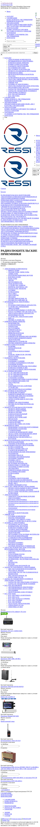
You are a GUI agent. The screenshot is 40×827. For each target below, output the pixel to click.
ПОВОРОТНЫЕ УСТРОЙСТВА (18, 465)
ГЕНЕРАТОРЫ (13, 326)
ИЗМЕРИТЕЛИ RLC (15, 330)
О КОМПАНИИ (9, 97)
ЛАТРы (10, 384)
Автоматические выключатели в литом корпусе (23, 501)
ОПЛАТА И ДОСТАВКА (12, 807)
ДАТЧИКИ (11, 290)
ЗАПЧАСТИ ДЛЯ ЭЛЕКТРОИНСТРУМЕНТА (23, 582)
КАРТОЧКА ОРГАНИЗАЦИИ (21, 26)
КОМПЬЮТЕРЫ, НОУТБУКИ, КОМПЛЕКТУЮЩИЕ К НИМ (18, 526)
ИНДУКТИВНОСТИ (15, 282)
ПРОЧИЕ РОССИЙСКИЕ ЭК (17, 300)
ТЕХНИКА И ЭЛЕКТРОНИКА (18, 84)
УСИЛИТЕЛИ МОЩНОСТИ (12, 228)
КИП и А (11, 318)
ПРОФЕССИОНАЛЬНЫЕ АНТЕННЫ (20, 490)
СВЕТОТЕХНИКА (14, 498)
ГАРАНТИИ (27, 31)
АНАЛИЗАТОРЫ (14, 331)
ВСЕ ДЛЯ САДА (13, 597)
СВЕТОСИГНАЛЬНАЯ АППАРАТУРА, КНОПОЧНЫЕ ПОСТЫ (21, 314)
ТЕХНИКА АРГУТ (14, 460)
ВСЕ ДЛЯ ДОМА (14, 96)
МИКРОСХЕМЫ (13, 270)
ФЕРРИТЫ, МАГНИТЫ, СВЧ (17, 287)
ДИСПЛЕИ (12, 297)
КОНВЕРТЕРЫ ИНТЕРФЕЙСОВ (19, 565)
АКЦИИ (7, 812)
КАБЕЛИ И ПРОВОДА (15, 462)
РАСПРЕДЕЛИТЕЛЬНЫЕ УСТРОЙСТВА (21, 310)
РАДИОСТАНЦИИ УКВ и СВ (18, 448)
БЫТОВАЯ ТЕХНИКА (15, 544)
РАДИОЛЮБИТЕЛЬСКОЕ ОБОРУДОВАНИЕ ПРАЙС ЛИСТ (15, 243)
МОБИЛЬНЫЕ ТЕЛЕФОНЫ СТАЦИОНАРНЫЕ (17, 429)
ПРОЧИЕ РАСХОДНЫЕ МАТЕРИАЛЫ (21, 404)
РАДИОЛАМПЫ (13, 239)
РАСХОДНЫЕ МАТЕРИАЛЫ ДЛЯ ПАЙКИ (22, 366)
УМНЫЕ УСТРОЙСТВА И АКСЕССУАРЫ (22, 521)
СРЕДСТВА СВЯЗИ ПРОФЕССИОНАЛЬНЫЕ (23, 79)
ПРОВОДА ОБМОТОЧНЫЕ (17, 410)
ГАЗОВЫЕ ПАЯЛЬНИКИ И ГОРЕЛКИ (21, 363)
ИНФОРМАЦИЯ (6, 796)
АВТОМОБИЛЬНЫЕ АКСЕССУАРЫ (20, 589)
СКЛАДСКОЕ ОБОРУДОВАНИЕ (19, 603)
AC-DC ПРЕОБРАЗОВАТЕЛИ (18, 372)
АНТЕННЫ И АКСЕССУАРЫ (18, 524)
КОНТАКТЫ (8, 115)
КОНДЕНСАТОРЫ (14, 277)
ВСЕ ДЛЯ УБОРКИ (14, 602)
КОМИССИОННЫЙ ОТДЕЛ (17, 485)
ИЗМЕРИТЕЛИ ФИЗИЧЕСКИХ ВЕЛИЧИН (22, 336)
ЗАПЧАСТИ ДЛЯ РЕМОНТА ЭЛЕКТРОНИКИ (23, 89)
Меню (9, 11)
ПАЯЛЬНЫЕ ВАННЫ (15, 364)
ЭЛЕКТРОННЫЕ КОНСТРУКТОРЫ (20, 557)
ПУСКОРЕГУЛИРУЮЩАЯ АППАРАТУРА (22, 305)
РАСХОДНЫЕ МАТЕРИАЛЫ (17, 233)
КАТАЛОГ (7, 58)
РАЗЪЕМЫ (26, 239)
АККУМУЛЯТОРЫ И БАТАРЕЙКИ (19, 389)
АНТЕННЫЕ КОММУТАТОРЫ (10, 235)
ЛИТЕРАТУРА (13, 562)
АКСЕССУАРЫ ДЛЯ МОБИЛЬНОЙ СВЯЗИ (22, 433)
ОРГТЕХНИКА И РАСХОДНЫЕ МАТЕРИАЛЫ (23, 534)
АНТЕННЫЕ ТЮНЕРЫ (13, 231)
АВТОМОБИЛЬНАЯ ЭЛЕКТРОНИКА (20, 587)
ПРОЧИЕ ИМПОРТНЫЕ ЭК (17, 298)
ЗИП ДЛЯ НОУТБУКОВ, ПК (17, 575)
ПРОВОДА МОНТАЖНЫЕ (17, 409)
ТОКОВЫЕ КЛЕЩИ (15, 335)
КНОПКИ (11, 349)
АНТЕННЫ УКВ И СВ (15, 455)
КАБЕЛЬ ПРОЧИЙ (14, 422)
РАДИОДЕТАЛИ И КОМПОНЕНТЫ (13, 241)
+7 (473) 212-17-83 (6, 3)
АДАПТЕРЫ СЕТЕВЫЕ (16, 377)
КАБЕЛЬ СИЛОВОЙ (15, 415)
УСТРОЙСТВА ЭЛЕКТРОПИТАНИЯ (20, 316)
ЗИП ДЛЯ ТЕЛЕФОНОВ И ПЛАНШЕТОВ (22, 569)
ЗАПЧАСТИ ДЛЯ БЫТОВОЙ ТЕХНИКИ (21, 584)
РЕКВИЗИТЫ (11, 21)
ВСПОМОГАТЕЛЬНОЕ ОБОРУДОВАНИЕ (22, 369)
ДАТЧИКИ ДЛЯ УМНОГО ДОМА (19, 519)
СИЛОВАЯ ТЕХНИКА (15, 542)
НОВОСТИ (19, 21)
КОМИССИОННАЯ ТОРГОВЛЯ (17, 29)
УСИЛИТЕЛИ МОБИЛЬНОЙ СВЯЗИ (20, 432)
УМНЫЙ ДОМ (13, 82)
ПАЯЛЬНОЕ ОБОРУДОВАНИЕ (18, 66)
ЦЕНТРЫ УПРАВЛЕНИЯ (16, 518)
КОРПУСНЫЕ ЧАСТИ (15, 577)
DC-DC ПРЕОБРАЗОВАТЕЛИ (18, 374)
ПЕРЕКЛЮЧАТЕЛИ (14, 348)
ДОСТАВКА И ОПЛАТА (15, 31)
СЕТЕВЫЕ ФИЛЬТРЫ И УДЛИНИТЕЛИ (21, 546)
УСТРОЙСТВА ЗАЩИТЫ (16, 285)
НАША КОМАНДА (13, 19)
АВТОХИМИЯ (13, 590)
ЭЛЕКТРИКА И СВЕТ (15, 607)
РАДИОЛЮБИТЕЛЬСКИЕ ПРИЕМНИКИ (21, 452)
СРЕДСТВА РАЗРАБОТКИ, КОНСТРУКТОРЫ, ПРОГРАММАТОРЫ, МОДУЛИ (23, 86)
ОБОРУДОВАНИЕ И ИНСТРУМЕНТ (20, 592)
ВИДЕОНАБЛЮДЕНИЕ (16, 442)
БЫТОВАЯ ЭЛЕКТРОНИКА (17, 499)
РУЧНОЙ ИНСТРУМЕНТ (16, 392)
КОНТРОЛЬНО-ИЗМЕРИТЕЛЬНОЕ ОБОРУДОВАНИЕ (20, 338)
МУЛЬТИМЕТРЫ (13, 323)
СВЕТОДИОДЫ (13, 295)
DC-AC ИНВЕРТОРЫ (15, 376)
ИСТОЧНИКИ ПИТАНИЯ (16, 68)
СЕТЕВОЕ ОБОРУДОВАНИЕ (18, 529)
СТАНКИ (11, 405)
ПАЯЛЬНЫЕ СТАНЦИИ (16, 361)
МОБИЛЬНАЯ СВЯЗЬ (15, 72)
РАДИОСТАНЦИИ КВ (8, 226)
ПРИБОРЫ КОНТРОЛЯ (16, 333)
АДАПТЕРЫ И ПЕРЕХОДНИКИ (19, 351)
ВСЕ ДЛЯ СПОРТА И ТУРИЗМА (19, 598)
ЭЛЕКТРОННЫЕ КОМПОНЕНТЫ (19, 59)
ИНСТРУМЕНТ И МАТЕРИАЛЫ (19, 69)
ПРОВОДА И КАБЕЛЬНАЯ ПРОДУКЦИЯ (22, 71)
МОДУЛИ (11, 564)
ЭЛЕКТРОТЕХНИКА (15, 81)
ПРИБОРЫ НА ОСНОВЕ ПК (17, 341)
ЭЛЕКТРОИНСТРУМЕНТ (16, 397)
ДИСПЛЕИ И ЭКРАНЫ (16, 570)
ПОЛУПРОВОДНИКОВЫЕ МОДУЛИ (20, 275)
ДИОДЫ (11, 280)
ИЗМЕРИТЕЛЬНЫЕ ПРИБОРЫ (18, 63)
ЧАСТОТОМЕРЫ (14, 328)
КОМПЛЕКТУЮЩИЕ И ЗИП (18, 368)
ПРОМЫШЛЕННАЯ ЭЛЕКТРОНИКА (20, 61)
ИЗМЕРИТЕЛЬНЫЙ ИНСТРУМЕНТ (20, 394)
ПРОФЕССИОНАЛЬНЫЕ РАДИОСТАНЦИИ (23, 488)
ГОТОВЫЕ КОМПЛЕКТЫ (17, 516)
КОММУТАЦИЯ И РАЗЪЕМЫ (18, 64)
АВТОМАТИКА (18, 236)
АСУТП (10, 303)
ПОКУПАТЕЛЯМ (10, 107)
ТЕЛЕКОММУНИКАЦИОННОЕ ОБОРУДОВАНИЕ (19, 531)
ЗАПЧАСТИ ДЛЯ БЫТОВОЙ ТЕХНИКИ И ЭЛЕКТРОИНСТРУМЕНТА (22, 91)
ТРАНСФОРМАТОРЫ (15, 283)
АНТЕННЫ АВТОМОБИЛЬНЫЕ (18, 230)
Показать (4, 264)
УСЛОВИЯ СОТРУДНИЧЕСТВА (17, 34)
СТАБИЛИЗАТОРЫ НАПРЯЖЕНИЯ (20, 537)
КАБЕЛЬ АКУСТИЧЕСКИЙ (17, 417)
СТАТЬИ (7, 815)
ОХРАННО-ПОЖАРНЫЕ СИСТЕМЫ (20, 443)
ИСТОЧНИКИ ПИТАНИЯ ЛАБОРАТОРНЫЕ (23, 379)
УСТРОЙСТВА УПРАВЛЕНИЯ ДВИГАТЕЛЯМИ (18, 307)
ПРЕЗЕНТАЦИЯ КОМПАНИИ (17, 24)
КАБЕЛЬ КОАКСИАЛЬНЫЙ (17, 414)
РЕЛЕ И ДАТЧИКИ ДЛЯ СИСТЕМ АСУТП (22, 311)
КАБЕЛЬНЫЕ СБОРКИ (16, 420)
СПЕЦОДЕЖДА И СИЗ (16, 605)
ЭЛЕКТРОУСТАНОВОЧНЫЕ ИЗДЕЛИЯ (21, 496)
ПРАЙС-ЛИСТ (30, 104)
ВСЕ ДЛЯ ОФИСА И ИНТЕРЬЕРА (19, 595)
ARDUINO (11, 552)
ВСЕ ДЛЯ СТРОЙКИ (15, 600)
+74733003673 (5, 790)
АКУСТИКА (12, 293)
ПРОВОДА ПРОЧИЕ (15, 412)
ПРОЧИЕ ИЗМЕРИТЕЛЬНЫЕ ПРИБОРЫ (21, 343)
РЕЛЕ (21, 239)
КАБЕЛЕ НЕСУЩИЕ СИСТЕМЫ (19, 424)
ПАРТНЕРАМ (9, 112)
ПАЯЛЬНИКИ (13, 359)
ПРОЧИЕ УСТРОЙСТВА (16, 320)
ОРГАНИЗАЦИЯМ (10, 102)
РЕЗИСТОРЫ (12, 278)
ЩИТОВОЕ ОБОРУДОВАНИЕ (18, 513)
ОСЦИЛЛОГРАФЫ (14, 325)
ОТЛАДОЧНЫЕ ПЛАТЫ (16, 554)
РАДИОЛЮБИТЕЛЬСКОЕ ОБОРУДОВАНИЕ (23, 77)
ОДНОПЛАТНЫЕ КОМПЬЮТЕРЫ (19, 551)
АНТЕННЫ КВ (27, 228)
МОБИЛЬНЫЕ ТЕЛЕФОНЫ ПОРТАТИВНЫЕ (23, 427)
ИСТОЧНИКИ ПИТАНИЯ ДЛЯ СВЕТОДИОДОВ (18, 381)
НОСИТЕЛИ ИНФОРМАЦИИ (18, 536)
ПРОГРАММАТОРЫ (15, 556)
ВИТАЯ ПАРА (13, 419)
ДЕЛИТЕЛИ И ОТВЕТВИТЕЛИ (18, 435)
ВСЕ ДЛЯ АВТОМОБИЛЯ (17, 94)
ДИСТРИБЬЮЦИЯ (26, 19)
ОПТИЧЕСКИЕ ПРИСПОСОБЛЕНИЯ (20, 396)
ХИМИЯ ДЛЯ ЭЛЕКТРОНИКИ (18, 402)
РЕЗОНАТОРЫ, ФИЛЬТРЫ (17, 288)
